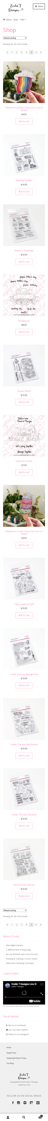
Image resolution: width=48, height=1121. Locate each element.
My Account (8, 1117)
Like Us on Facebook (16, 1025)
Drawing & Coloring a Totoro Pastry (21, 958)
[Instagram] (18, 1103)
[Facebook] (13, 1103)
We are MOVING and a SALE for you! (22, 954)
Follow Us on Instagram (18, 1034)
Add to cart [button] (24, 121)
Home (8, 19)
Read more (24, 896)
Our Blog (10, 1063)
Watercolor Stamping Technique (20, 963)
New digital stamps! (14, 945)
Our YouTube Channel (18, 1030)
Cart (37, 1115)
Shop (15, 19)
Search (24, 1117)
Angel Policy (11, 1053)
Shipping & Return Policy (16, 1058)
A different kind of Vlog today (18, 949)
